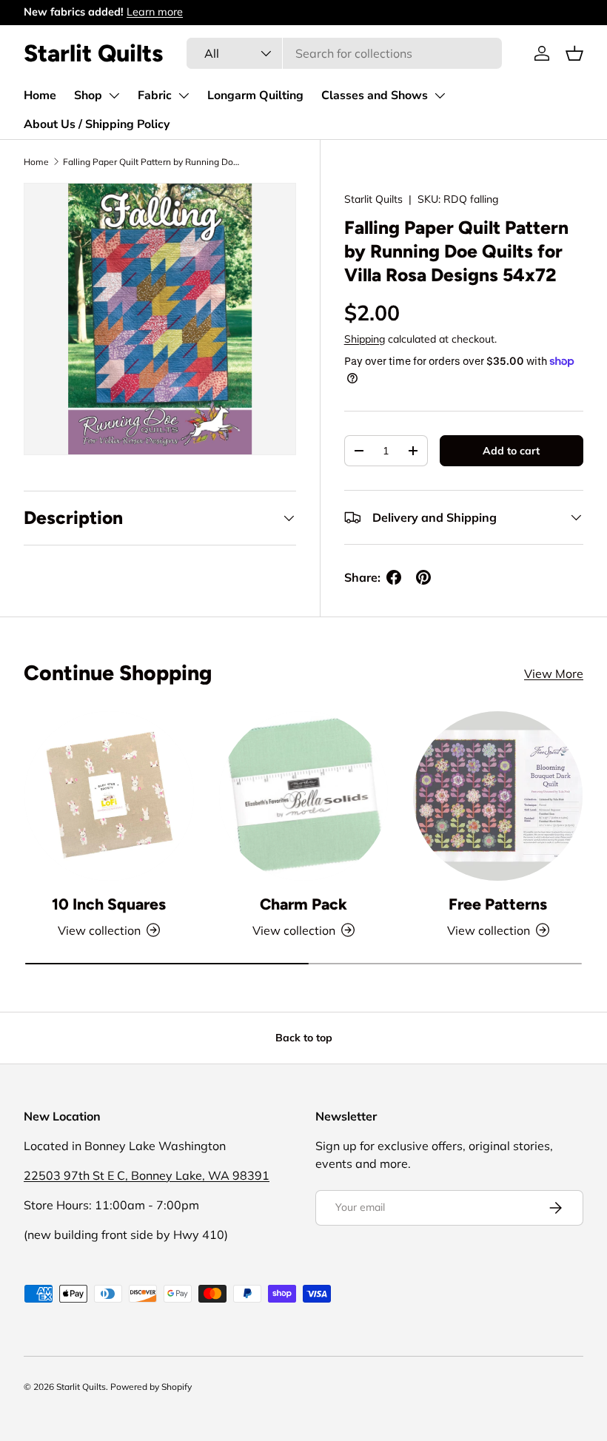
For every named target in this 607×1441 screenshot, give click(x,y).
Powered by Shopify (151, 1386)
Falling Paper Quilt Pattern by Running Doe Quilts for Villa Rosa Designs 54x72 (152, 161)
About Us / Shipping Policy (97, 124)
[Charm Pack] (304, 796)
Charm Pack (303, 904)
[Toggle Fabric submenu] (183, 95)
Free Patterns (498, 904)
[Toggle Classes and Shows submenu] (440, 95)
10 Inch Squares (109, 904)
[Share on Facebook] (394, 577)
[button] (574, 53)
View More (553, 673)
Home (40, 95)
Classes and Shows (374, 95)
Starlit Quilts (373, 199)
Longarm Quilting (255, 95)
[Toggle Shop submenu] (114, 95)
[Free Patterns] (498, 796)
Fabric (155, 95)
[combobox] (344, 53)
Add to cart (511, 450)
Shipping (364, 339)
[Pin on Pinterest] (423, 577)
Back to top (303, 1037)
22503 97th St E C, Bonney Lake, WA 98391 (146, 1175)
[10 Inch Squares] (109, 796)
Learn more (155, 12)
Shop (88, 95)
